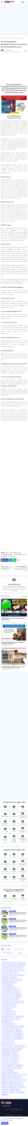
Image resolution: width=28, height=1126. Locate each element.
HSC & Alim (13, 1060)
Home (2, 37)
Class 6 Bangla (5, 977)
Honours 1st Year (15, 1055)
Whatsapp (14, 560)
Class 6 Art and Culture (7, 975)
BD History (4, 970)
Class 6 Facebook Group (7, 952)
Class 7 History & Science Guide (8, 1014)
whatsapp (21, 949)
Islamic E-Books (13, 1062)
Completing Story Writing (16, 1038)
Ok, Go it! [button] (5, 1123)
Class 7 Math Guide (20, 1016)
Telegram (21, 952)
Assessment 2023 (21, 965)
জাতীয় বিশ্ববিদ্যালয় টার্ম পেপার (14, 1089)
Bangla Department (19, 967)
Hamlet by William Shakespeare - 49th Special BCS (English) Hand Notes (13, 643)
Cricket (3, 1040)
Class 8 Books (19, 1031)
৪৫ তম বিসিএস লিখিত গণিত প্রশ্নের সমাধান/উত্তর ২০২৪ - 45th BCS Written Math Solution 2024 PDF (13, 667)
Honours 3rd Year (15, 1058)
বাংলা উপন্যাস (12, 1092)
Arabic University (11, 965)
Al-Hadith (4, 965)
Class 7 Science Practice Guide (8, 1026)
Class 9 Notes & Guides (7, 1036)
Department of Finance (20, 1045)
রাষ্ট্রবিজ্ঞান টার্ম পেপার (5, 1094)
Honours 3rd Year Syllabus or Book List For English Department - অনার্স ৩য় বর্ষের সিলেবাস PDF (18, 921)
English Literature (16, 1050)
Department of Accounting (7, 1043)
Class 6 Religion (16, 992)
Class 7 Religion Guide (6, 1021)
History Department (6, 1055)
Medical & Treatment (6, 1075)
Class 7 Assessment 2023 (7, 1001)
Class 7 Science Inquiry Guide (8, 1023)
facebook (8, 949)
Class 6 (15, 972)
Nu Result (4, 1077)
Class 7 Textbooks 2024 (17, 1028)
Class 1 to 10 (21, 970)
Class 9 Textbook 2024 (18, 1036)
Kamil (9, 1067)
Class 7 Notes (5, 1019)
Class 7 (3, 999)
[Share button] (18, 560)
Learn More (10, 1120)
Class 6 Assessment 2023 (19, 975)
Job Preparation (17, 554)
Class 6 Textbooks (17, 997)
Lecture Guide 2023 (17, 1067)
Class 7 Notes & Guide (6, 554)
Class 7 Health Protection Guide (8, 1011)
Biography (10, 970)
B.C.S (7, 552)
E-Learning (4, 1048)
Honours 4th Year (5, 1060)
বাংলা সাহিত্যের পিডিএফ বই (20, 1092)
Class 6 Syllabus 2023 (6, 997)
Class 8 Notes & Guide (6, 1033)
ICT (18, 1060)
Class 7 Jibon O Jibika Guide (8, 1016)
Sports (23, 1080)
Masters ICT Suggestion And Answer (9, 1072)
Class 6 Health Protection (7, 984)
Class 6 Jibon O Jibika (6, 989)
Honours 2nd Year (5, 1058)
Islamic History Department (8, 1065)
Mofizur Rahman (13, 584)
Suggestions (4, 1082)
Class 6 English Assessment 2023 (9, 982)
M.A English (10, 1070)
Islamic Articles (5, 1062)
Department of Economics (7, 1045)
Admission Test (13, 962)
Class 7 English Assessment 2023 (9, 1006)
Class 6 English (18, 979)
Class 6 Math (16, 989)
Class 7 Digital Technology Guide (9, 1004)
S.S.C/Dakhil (7, 37)
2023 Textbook (5, 962)
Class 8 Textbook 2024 (18, 1033)
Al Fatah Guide (22, 962)
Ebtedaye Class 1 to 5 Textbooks (15, 1048)
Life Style (4, 1070)
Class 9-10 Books (5, 1038)
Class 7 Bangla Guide (19, 1001)
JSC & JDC (4, 1067)
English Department (6, 1050)
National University (17, 1075)
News (24, 554)
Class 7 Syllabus (20, 1026)
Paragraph (4, 556)
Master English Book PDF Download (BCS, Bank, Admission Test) (13, 619)
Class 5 (10, 972)
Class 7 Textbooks (6, 1028)
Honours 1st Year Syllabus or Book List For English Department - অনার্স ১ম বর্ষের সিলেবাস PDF (17, 914)
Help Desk (14, 1053)
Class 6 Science (5, 994)
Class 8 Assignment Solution (8, 1031)
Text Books (4, 1087)
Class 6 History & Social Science (8, 987)
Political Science (18, 1077)
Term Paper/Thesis (19, 1084)
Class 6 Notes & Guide (15, 552)
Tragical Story (22, 1087)
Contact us (19, 1114)
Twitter (10, 560)
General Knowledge (6, 1053)
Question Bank (5, 1080)
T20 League (10, 1084)
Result (11, 1080)
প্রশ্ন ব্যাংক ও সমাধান (5, 1092)
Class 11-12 (4, 972)
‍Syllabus (4, 1084)
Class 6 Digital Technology (7, 979)
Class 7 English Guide (6, 1009)
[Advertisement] (14, 19)
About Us (13, 1114)
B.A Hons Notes (5, 967)
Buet (16, 970)
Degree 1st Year (10, 1040)
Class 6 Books (13, 977)
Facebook (5, 560)
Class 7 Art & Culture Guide (12, 999)
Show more (24, 596)
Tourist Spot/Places (13, 1087)
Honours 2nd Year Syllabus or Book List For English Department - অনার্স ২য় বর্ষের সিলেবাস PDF (18, 929)
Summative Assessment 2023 (15, 1082)
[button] (26, 2)
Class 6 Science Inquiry (15, 994)
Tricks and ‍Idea (5, 1089)
